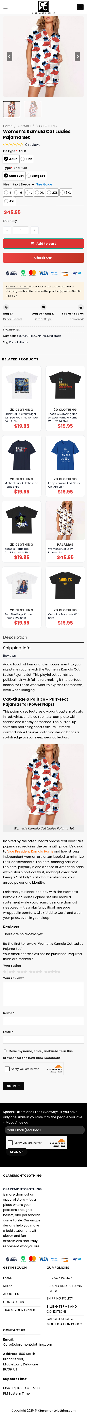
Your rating (12, 966)
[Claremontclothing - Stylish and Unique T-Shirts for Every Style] (43, 7)
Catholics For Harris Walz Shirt (64, 616)
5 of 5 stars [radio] (51, 971)
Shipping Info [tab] (17, 648)
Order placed (12, 319)
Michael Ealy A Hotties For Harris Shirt (21, 485)
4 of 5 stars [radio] (35, 971)
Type (8, 168)
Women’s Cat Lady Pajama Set (60, 550)
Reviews (9, 655)
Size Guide (44, 184)
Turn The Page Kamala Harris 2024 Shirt (19, 616)
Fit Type (10, 151)
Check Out (43, 258)
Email (8, 1032)
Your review (13, 978)
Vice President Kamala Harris (30, 851)
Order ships (43, 319)
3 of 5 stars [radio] (21, 971)
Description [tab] (15, 637)
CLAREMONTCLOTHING (22, 1189)
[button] (5, 7)
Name (9, 1013)
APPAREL (24, 126)
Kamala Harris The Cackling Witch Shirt (17, 550)
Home (8, 126)
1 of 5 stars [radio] (4, 971)
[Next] (77, 57)
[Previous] (9, 57)
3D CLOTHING (46, 126)
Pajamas (55, 336)
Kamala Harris (18, 342)
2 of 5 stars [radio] (11, 971)
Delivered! (77, 319)
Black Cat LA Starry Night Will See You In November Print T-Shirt (21, 417)
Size (7, 184)
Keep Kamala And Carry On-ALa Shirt (64, 485)
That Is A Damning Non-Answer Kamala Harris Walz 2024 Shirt (63, 417)
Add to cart (46, 243)
